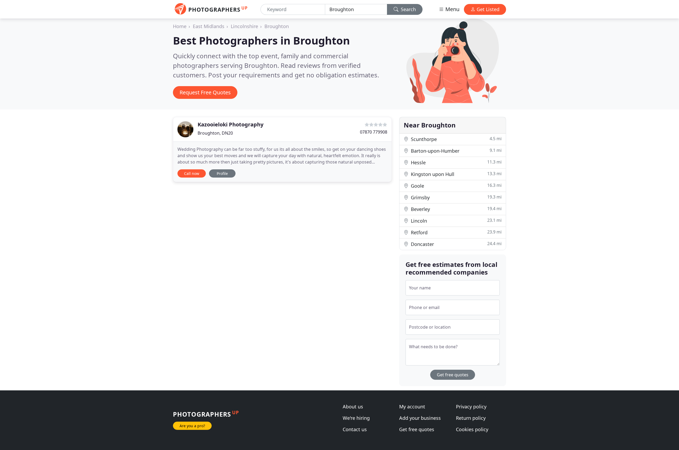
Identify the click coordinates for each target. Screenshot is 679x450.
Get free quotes (452, 375)
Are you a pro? (192, 425)
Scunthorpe (456, 139)
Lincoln (456, 220)
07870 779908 (373, 132)
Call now (191, 173)
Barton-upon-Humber (456, 150)
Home (179, 26)
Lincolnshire (244, 26)
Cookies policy (472, 429)
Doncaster (456, 244)
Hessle (456, 162)
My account (412, 406)
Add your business (420, 418)
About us (353, 406)
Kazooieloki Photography (230, 124)
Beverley (456, 209)
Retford (456, 232)
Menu (451, 9)
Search (407, 9)
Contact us (355, 429)
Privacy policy (471, 406)
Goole (456, 185)
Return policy (471, 418)
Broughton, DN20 (215, 133)
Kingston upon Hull (456, 174)
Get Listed (487, 9)
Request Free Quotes (205, 92)
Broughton (276, 26)
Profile (222, 173)
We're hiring (356, 418)
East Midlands (208, 26)
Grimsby (456, 197)
